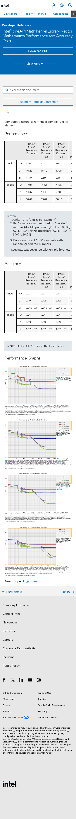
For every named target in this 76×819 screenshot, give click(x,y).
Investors (9, 631)
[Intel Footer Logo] (10, 784)
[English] (62, 5)
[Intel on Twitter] (13, 680)
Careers (8, 640)
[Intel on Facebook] (4, 680)
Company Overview (16, 605)
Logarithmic (31, 581)
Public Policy (11, 666)
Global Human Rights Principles (28, 747)
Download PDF (38, 51)
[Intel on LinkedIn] (21, 680)
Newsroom (10, 622)
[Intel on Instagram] (39, 680)
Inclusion (8, 657)
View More (33, 64)
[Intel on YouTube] (30, 680)
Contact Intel (11, 614)
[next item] (73, 14)
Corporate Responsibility (19, 648)
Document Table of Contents (37, 102)
